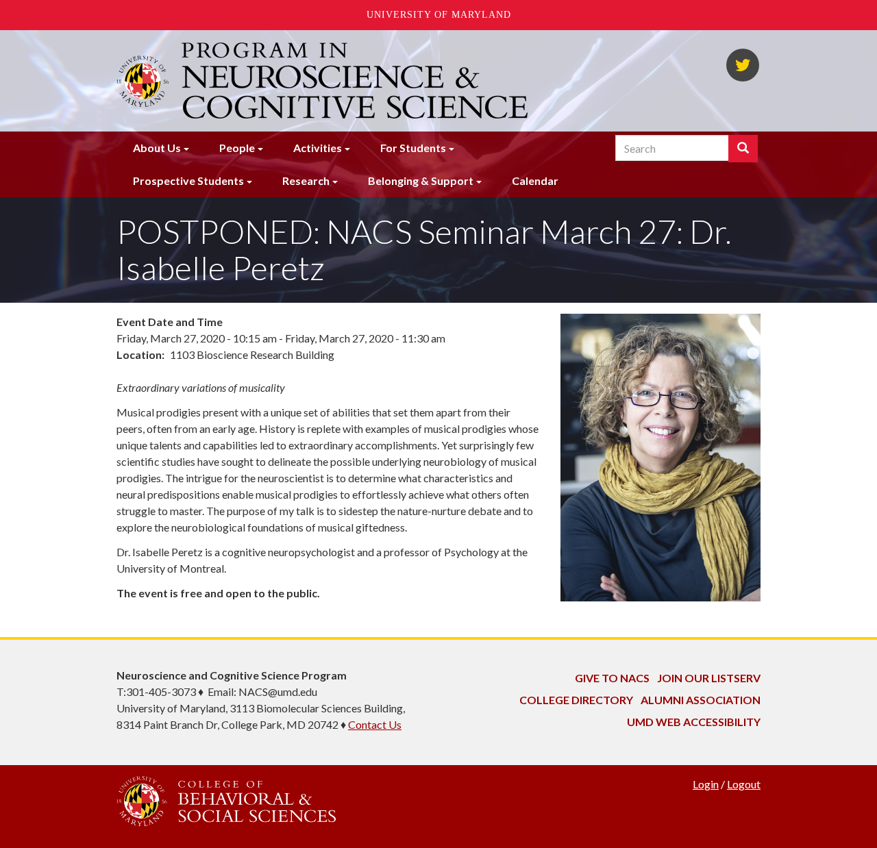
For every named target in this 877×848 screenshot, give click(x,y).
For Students (413, 147)
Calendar (535, 180)
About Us (157, 147)
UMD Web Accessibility (694, 721)
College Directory (576, 699)
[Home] (356, 81)
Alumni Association (701, 699)
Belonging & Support (420, 180)
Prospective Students (188, 180)
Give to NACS (612, 677)
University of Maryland (439, 15)
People (237, 147)
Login (706, 783)
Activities (317, 147)
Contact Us (375, 724)
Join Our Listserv (709, 677)
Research (306, 180)
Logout (744, 783)
